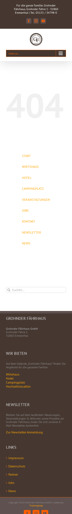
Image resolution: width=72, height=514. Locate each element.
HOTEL (26, 178)
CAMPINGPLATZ (33, 189)
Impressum (16, 458)
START (26, 156)
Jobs (11, 483)
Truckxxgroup (36, 505)
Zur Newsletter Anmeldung (24, 432)
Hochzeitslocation (18, 386)
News (12, 491)
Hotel (10, 378)
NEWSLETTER (31, 232)
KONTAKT (28, 221)
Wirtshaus (12, 374)
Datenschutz (16, 466)
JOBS (25, 210)
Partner (13, 474)
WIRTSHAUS (30, 167)
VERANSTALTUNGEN (36, 200)
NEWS (26, 243)
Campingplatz (15, 382)
